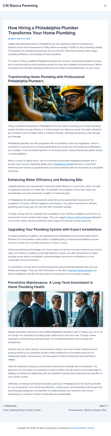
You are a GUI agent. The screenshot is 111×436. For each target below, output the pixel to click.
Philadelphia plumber (64, 164)
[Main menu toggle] (105, 6)
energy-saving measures (79, 217)
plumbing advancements (80, 270)
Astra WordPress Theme (82, 428)
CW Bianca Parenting (20, 5)
